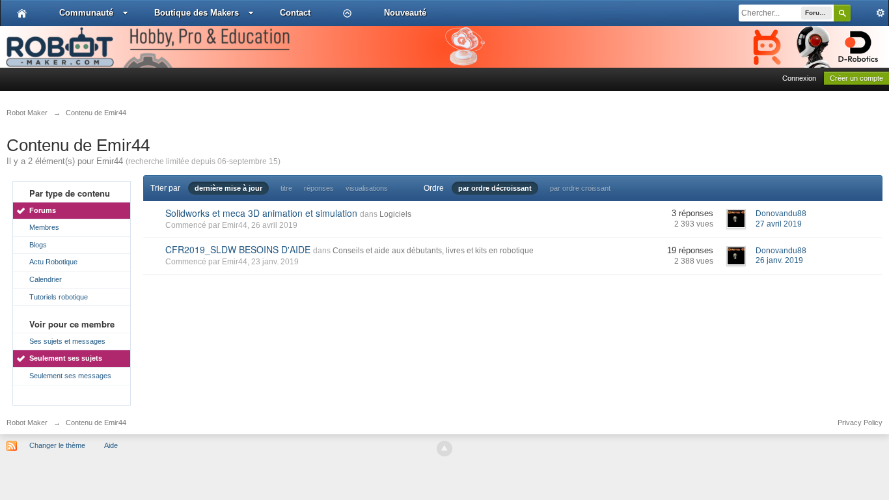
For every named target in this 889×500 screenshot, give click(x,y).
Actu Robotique (53, 262)
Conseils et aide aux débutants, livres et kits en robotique (433, 250)
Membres (44, 227)
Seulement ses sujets (65, 358)
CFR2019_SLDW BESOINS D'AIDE (237, 249)
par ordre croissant (580, 188)
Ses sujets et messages (67, 341)
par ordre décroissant (495, 188)
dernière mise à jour (228, 188)
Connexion (799, 78)
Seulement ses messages (70, 376)
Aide (111, 445)
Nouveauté (405, 13)
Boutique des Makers (196, 13)
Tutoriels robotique (58, 297)
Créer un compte (856, 78)
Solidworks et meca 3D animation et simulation (261, 212)
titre (286, 188)
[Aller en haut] (444, 448)
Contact (295, 13)
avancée (869, 13)
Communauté (86, 13)
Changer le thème (57, 445)
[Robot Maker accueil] (22, 13)
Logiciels (395, 214)
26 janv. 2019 (779, 260)
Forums (42, 210)
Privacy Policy (860, 422)
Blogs (38, 245)
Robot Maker (27, 422)
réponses (319, 188)
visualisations (367, 188)
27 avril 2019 (779, 224)
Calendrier (45, 279)
